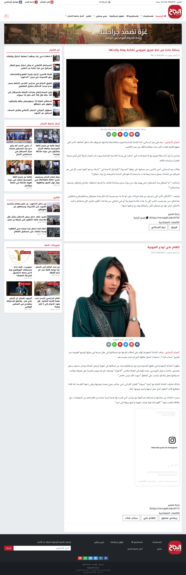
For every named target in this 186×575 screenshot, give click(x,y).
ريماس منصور (169, 518)
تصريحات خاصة (52, 245)
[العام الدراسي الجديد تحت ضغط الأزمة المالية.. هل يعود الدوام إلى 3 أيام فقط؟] (47, 288)
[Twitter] (95, 558)
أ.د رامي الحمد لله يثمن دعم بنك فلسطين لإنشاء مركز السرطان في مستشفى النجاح (20, 150)
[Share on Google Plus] (131, 134)
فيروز (174, 227)
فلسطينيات (147, 16)
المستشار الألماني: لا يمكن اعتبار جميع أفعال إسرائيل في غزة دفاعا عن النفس (31, 67)
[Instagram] (100, 558)
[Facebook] (106, 558)
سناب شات (131, 518)
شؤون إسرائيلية (116, 16)
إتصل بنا (94, 564)
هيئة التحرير (86, 564)
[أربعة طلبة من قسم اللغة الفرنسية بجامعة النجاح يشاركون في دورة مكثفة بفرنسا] (47, 136)
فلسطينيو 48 (132, 16)
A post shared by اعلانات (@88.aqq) (162, 481)
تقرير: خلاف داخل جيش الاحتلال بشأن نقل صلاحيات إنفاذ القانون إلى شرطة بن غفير (26, 218)
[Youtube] (80, 558)
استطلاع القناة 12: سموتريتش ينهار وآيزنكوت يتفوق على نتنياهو (30, 103)
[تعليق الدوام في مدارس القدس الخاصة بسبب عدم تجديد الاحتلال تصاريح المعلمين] (56, 85)
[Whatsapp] (85, 558)
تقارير (88, 16)
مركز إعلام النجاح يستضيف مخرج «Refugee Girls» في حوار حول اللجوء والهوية (47, 180)
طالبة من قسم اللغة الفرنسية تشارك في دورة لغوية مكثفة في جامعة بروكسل (20, 181)
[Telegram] (90, 558)
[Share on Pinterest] (120, 134)
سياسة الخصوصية (93, 567)
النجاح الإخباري (175, 11)
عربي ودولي (101, 16)
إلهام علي (149, 518)
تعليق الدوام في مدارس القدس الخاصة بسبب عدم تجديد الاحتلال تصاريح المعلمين (30, 85)
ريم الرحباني (158, 227)
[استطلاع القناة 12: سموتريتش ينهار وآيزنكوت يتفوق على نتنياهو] (56, 103)
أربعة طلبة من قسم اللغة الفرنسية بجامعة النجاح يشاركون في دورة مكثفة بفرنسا (48, 150)
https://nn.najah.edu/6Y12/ (164, 508)
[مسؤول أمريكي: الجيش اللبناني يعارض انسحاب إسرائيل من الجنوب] (56, 112)
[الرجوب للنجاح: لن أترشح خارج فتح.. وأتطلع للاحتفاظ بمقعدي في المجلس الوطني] (19, 288)
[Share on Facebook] (137, 134)
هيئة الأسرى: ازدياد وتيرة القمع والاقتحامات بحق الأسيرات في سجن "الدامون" (31, 76)
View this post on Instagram (164, 447)
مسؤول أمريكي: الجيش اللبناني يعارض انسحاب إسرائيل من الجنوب (29, 112)
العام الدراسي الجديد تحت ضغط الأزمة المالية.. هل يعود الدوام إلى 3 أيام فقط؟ (47, 302)
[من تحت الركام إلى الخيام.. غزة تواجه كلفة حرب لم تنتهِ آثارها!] (47, 257)
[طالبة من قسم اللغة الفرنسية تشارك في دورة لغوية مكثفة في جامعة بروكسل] (19, 167)
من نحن (101, 564)
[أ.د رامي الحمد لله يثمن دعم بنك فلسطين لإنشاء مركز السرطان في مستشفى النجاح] (19, 136)
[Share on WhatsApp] (114, 134)
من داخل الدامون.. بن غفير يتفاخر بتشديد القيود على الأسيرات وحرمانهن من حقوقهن (26, 206)
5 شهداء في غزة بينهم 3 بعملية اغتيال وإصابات (29, 56)
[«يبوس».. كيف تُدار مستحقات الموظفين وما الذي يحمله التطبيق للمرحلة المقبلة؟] (19, 257)
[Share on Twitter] (125, 134)
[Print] (108, 134)
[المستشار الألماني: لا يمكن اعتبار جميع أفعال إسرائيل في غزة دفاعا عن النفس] (56, 67)
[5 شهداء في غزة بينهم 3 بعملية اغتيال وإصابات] (56, 58)
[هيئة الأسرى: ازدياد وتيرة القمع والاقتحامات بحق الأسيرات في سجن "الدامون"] (56, 76)
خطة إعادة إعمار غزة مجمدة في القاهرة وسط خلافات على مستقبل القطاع (27, 230)
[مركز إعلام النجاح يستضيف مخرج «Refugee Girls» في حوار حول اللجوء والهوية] (47, 167)
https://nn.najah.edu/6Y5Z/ (164, 218)
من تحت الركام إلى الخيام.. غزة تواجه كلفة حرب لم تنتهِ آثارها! (47, 270)
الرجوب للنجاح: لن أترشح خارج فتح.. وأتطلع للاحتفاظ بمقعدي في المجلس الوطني (19, 302)
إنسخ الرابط (140, 218)
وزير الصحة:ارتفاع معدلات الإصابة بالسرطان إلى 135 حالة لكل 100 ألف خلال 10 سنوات (30, 94)
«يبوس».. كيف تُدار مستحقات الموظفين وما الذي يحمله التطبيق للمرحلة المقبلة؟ (20, 271)
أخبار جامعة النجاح (75, 16)
